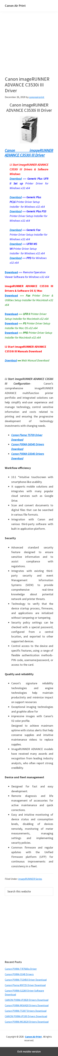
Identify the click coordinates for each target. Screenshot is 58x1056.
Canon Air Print (15, 6)
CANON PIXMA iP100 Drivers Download (26, 1016)
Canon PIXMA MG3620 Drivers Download (26, 1021)
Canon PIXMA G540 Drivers (19, 974)
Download (11, 360)
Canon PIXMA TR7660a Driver (21, 968)
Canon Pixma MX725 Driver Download (25, 985)
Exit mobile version (29, 1051)
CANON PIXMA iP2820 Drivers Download (26, 999)
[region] (29, 927)
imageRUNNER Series (30, 878)
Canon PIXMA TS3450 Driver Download (26, 979)
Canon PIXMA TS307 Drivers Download (25, 1010)
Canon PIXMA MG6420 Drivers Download (26, 1005)
